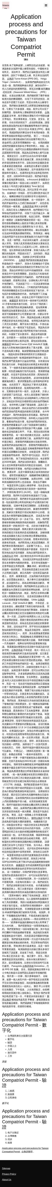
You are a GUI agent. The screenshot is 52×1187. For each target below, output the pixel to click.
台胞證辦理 (27, 1151)
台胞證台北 (7, 556)
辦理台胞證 (21, 448)
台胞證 (10, 79)
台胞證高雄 (28, 206)
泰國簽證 (13, 300)
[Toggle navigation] (46, 5)
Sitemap (6, 1168)
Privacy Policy (9, 1174)
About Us (6, 1179)
